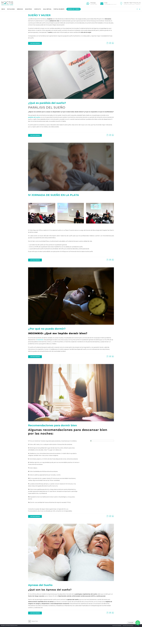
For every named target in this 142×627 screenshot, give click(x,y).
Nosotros (28, 9)
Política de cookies (116, 625)
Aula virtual (47, 9)
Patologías (11, 9)
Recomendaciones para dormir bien (52, 425)
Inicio (3, 9)
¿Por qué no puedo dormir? (47, 328)
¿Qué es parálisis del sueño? (47, 102)
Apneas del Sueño (40, 585)
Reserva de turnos (74, 9)
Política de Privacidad (128, 625)
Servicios (20, 9)
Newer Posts (35, 621)
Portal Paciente (59, 9)
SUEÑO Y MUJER (39, 15)
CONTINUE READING (35, 43)
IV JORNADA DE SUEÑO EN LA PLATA (53, 195)
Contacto (37, 9)
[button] (137, 622)
